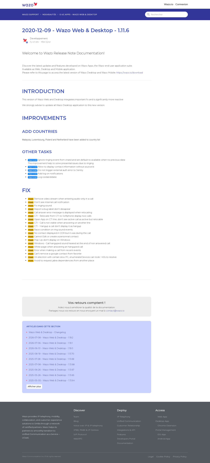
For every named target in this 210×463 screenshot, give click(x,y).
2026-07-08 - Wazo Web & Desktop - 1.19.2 (51, 337)
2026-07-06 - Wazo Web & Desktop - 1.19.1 (51, 343)
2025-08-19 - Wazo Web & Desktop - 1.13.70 (51, 353)
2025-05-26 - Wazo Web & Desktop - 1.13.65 (51, 375)
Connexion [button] (181, 4)
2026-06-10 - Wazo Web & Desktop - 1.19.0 (51, 348)
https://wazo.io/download (129, 72)
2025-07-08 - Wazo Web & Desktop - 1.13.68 (52, 364)
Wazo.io (168, 4)
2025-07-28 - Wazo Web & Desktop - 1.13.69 (51, 359)
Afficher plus (34, 386)
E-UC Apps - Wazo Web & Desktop (78, 14)
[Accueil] (29, 4)
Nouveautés (49, 14)
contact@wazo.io (115, 310)
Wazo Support (30, 14)
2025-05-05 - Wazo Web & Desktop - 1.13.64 (52, 380)
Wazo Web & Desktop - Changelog (47, 332)
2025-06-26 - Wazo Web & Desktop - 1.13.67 (51, 369)
